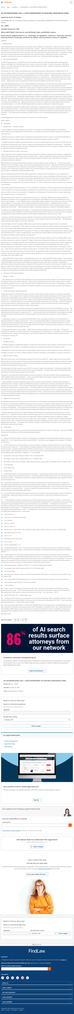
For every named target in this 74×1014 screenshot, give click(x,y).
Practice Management (11, 741)
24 (1, 548)
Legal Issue (6, 710)
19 (1, 532)
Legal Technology (9, 744)
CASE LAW (3, 7)
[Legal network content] (71, 1001)
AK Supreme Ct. (15, 7)
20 (1, 535)
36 (1, 605)
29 (1, 574)
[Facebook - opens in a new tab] (2, 977)
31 (1, 582)
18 (1, 529)
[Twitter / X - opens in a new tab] (12, 977)
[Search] (71, 2)
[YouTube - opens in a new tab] (7, 977)
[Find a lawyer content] (71, 987)
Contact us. (63, 960)
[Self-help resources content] (71, 992)
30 (1, 579)
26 (1, 565)
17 (1, 526)
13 (1, 514)
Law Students (8, 747)
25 (1, 554)
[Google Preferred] (27, 977)
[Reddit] (22, 977)
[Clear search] (69, 719)
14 (1, 517)
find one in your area (44, 869)
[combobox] (37, 712)
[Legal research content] (71, 997)
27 (1, 568)
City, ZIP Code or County (10, 717)
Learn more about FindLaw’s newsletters (11, 830)
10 (1, 482)
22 (1, 542)
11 (1, 493)
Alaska (8, 7)
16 (1, 523)
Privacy (8, 1010)
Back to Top (37, 944)
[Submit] (70, 825)
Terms (2, 1010)
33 (1, 588)
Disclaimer (14, 1010)
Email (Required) (6, 822)
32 (1, 585)
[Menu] (2, 2)
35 (1, 598)
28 (1, 571)
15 (1, 520)
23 (1, 545)
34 (1, 595)
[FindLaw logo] (8, 2)
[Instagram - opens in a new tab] (17, 977)
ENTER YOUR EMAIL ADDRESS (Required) (11, 966)
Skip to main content (37, 1)
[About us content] (71, 983)
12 (1, 500)
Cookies (21, 1010)
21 (1, 539)
